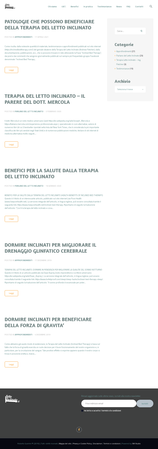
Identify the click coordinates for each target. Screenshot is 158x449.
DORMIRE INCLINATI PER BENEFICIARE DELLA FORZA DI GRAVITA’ (48, 322)
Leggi (11, 70)
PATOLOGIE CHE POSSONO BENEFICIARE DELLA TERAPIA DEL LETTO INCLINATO (49, 24)
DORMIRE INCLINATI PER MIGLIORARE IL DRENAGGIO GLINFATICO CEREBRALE (50, 248)
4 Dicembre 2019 (42, 334)
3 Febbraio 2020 (53, 111)
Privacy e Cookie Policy (82, 443)
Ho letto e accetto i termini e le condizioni (102, 410)
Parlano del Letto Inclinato (29, 111)
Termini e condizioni (111, 443)
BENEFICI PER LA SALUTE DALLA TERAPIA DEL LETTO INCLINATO (51, 173)
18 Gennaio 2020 (53, 185)
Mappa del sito (65, 443)
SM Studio (136, 443)
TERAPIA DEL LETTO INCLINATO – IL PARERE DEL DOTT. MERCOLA (45, 99)
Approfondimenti (23, 36)
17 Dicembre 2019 (43, 260)
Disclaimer (97, 443)
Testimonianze (122, 68)
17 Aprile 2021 (41, 36)
